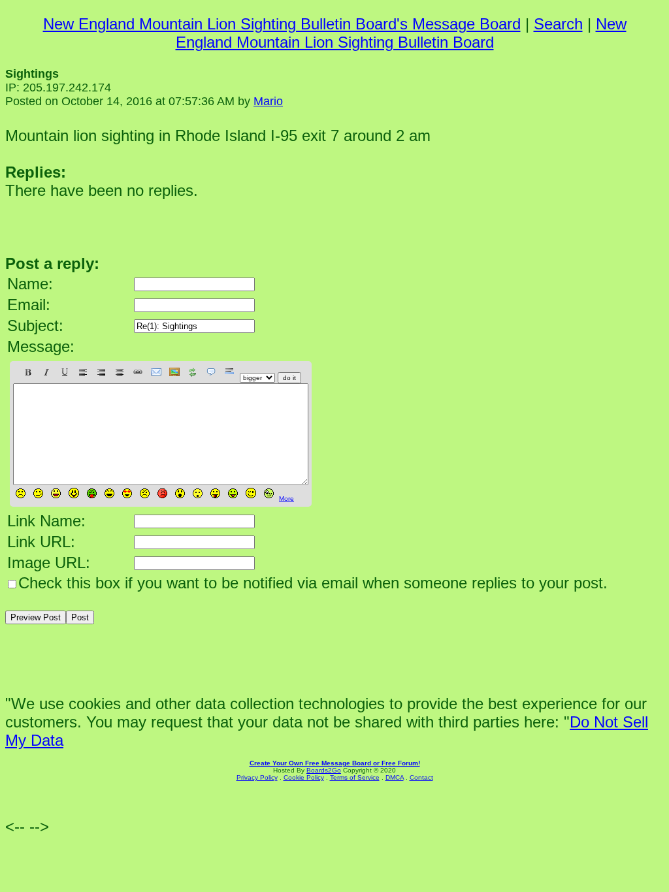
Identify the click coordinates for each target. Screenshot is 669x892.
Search (558, 24)
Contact (421, 777)
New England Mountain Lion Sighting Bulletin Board (401, 33)
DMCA (394, 777)
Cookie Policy (304, 777)
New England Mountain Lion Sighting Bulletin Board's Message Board (282, 24)
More (286, 498)
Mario (268, 101)
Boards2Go (323, 770)
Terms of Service (355, 777)
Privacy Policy (257, 777)
